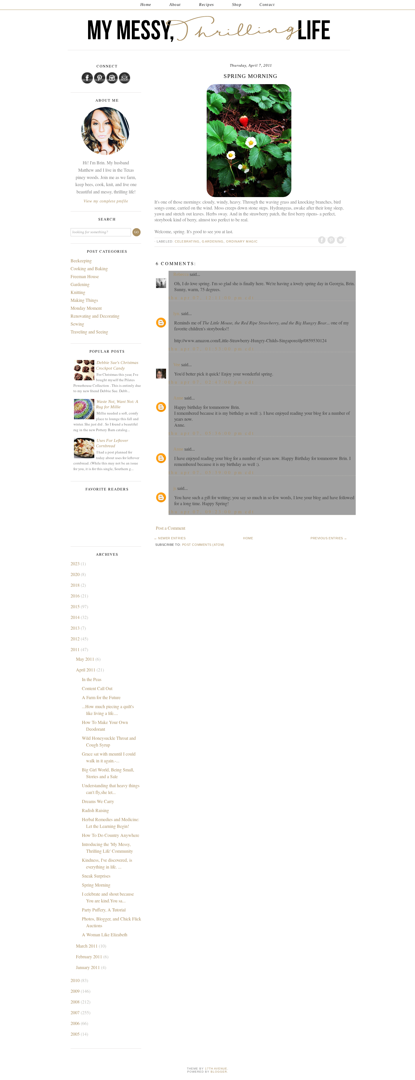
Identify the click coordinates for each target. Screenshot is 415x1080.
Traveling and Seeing (89, 332)
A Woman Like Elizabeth (104, 934)
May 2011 (85, 659)
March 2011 (87, 946)
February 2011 (89, 956)
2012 (76, 639)
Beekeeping (81, 260)
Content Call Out (97, 688)
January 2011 (88, 967)
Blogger (219, 1071)
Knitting (78, 292)
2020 (76, 574)
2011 (76, 649)
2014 (76, 617)
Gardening (213, 241)
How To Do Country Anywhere (110, 835)
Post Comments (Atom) (203, 544)
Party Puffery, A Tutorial (104, 910)
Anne (178, 398)
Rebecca (181, 274)
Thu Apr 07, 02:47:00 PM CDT (212, 382)
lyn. (176, 313)
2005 (76, 1034)
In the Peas (91, 679)
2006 (76, 1023)
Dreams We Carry (98, 801)
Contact (267, 5)
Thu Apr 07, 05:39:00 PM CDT (212, 472)
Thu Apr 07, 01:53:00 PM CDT (212, 349)
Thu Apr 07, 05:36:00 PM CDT (212, 433)
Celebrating (187, 241)
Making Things (84, 300)
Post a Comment (170, 528)
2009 (76, 991)
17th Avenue (216, 1068)
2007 (76, 1012)
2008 (76, 1002)
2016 (76, 596)
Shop (237, 5)
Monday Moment (86, 308)
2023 (76, 563)
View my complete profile (106, 201)
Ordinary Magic (242, 241)
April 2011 (86, 670)
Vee (176, 364)
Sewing (77, 324)
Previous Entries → (329, 538)
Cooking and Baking (89, 268)
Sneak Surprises (96, 876)
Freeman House (85, 276)
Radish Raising (95, 810)
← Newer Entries (169, 538)
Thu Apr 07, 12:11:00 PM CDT (212, 297)
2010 (76, 980)
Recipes (206, 5)
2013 (76, 628)
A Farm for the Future (101, 697)
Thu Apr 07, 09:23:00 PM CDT (212, 511)
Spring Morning (96, 885)
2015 (76, 606)
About (175, 5)
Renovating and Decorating (95, 316)
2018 (76, 585)
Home (145, 5)
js (174, 488)
